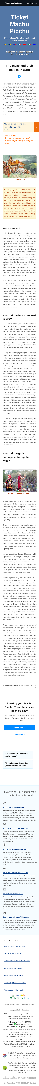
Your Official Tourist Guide (13, 894)
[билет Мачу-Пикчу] (34, 45)
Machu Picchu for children (13, 968)
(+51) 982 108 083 (23, 1024)
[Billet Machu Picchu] (19, 45)
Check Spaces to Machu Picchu (15, 946)
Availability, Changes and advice (15, 983)
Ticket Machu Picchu (19, 24)
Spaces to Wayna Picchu (12, 953)
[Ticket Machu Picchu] (14, 45)
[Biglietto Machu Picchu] (29, 45)
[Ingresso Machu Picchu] (10, 45)
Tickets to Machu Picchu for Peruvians (17, 961)
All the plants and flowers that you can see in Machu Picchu (17, 764)
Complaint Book (15, 1010)
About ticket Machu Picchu (11, 1005)
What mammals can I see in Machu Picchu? (16, 755)
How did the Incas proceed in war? (17, 138)
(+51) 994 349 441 (25, 1027)
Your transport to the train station (15, 828)
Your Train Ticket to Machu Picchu (16, 849)
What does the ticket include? (14, 990)
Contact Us (25, 1010)
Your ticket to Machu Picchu (13, 807)
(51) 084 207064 (24, 1022)
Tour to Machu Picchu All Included (16, 917)
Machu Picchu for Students (13, 975)
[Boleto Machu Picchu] (5, 45)
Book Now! (33, 3)
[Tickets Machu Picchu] (24, 45)
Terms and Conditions (27, 1005)
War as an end (10, 135)
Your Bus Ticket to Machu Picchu (15, 873)
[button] (19, 727)
